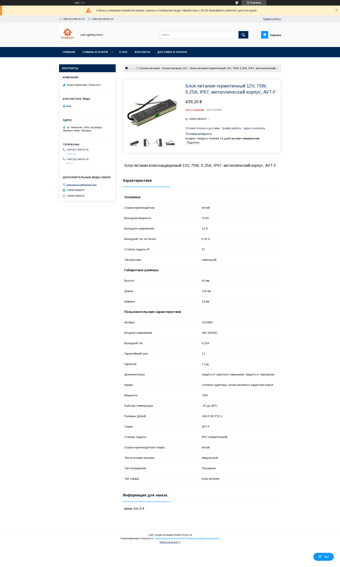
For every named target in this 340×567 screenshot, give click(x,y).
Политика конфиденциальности (202, 538)
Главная (69, 52)
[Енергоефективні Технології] (67, 41)
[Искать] (243, 35)
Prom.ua (187, 535)
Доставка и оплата (172, 52)
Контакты (142, 52)
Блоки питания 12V (175, 68)
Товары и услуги (95, 52)
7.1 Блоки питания (148, 68)
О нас (123, 52)
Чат (326, 556)
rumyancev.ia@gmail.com (82, 184)
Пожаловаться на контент (167, 538)
